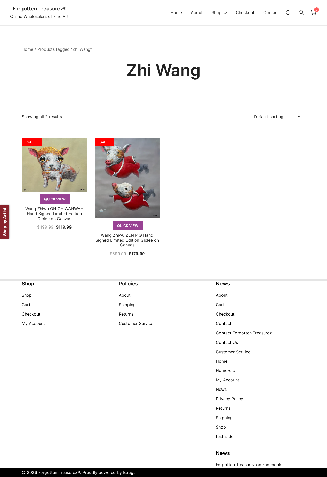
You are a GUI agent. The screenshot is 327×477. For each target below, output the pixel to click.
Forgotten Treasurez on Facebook (249, 464)
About (197, 12)
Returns (126, 314)
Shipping (127, 304)
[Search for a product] (288, 12)
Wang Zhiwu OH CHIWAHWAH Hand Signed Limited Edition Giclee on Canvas (54, 213)
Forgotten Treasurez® (39, 9)
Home (176, 12)
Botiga (129, 472)
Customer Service (136, 323)
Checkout (245, 12)
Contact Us (227, 342)
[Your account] (301, 12)
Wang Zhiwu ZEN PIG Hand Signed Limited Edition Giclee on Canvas (127, 240)
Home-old (225, 370)
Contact (271, 12)
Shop (216, 12)
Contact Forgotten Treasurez (244, 332)
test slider (225, 436)
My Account (33, 323)
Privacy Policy (229, 398)
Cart (26, 304)
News (221, 389)
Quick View (55, 199)
